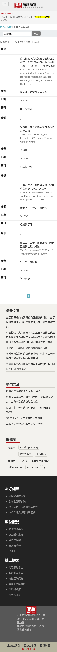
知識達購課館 (16, 578)
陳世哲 (43, 208)
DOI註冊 (13, 551)
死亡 (46, 468)
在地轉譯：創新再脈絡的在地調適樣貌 (26, 348)
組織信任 (13, 461)
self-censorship (15, 467)
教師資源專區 (16, 529)
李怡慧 (23, 150)
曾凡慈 (23, 262)
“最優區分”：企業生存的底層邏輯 (24, 418)
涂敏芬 (23, 208)
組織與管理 (26, 166)
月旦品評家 (15, 595)
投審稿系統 (15, 545)
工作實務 (41, 454)
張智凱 (33, 92)
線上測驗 (15, 645)
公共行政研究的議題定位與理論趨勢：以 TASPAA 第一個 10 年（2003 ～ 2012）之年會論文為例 (37, 62)
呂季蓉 (43, 92)
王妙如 (33, 208)
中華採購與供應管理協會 (22, 512)
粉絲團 (46, 645)
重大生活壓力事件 (41, 461)
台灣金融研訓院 (17, 501)
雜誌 (9, 27)
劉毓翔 (33, 262)
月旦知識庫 (15, 589)
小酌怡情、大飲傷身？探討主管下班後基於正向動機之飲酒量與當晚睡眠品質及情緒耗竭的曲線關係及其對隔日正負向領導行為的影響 (30, 337)
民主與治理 (26, 109)
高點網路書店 (16, 573)
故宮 (24, 461)
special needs (33, 467)
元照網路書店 (16, 567)
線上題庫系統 (16, 534)
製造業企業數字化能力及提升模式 (24, 424)
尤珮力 (12, 448)
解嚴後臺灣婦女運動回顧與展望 (23, 391)
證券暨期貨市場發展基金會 (23, 507)
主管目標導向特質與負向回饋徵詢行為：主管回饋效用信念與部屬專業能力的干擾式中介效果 (30, 322)
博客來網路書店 (17, 584)
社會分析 (25, 278)
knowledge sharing (29, 447)
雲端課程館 (15, 540)
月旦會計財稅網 (17, 496)
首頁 (2, 27)
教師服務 (30, 649)
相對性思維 (26, 454)
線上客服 (31, 645)
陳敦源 (23, 92)
